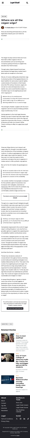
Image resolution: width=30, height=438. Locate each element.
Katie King (10, 27)
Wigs (11, 324)
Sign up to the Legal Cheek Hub (15, 308)
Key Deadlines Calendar (20, 410)
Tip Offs (3, 405)
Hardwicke (4, 186)
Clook (17, 435)
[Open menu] (2, 2)
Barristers (5, 324)
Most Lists (19, 402)
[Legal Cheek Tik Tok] (28, 418)
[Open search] (27, 2)
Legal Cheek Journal (22, 407)
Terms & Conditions (7, 419)
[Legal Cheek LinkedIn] (24, 418)
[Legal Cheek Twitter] (16, 418)
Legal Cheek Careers (22, 405)
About (3, 400)
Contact (3, 403)
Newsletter (4, 410)
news (17, 353)
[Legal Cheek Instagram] (20, 418)
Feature (4, 16)
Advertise (4, 408)
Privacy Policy (5, 421)
